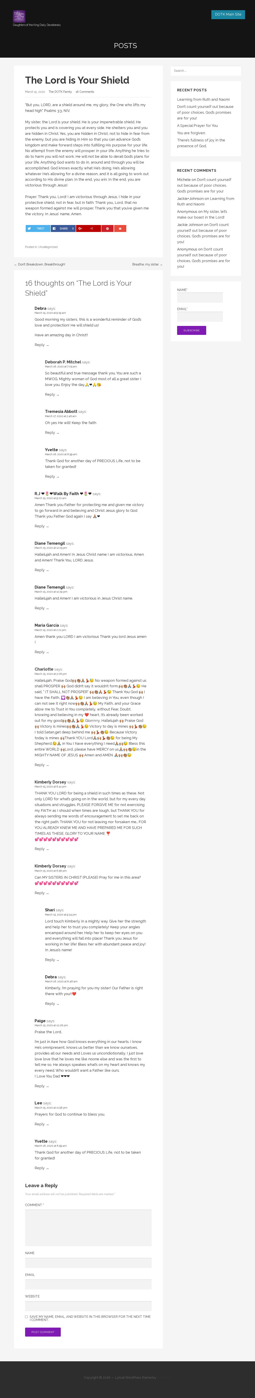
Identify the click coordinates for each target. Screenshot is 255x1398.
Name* (182, 290)
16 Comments (85, 91)
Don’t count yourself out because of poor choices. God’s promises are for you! (205, 112)
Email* (182, 309)
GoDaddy (164, 1377)
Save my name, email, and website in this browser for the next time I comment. (90, 1318)
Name (29, 1253)
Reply (40, 345)
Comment (34, 1205)
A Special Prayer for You (197, 125)
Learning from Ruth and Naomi (203, 99)
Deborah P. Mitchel (63, 362)
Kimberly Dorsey (50, 782)
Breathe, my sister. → (147, 264)
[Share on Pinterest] (107, 228)
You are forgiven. (191, 133)
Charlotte (44, 669)
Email (30, 1275)
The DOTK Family (60, 91)
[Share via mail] (120, 228)
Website (32, 1296)
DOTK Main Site (228, 14)
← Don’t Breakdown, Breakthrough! (39, 264)
